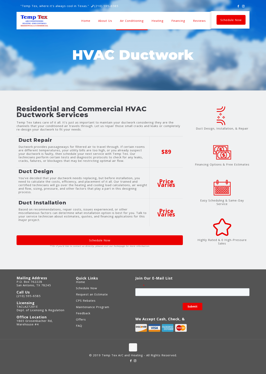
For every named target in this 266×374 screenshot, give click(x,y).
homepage (119, 246)
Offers (81, 319)
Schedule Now (231, 20)
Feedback (83, 313)
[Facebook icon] (238, 6)
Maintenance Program (92, 307)
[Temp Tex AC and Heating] (34, 20)
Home (80, 282)
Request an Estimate (92, 294)
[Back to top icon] (133, 347)
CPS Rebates (86, 300)
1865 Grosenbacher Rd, (35, 321)
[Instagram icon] (243, 6)
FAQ (79, 326)
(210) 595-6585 (106, 6)
